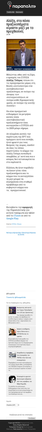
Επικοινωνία (19, 12)
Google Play (12, 218)
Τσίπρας (19, 224)
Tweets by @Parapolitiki (16, 297)
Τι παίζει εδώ (10, 12)
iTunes (17, 215)
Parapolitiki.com (27, 423)
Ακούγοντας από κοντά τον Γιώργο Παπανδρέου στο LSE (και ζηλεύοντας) (25, 310)
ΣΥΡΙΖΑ (14, 224)
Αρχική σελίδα (21, 234)
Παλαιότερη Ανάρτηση (29, 233)
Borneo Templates (29, 429)
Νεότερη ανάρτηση (12, 233)
